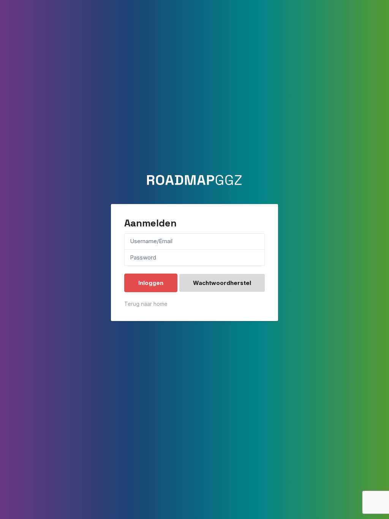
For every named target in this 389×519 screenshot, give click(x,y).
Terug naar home (146, 304)
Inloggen (150, 282)
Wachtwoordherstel (222, 282)
